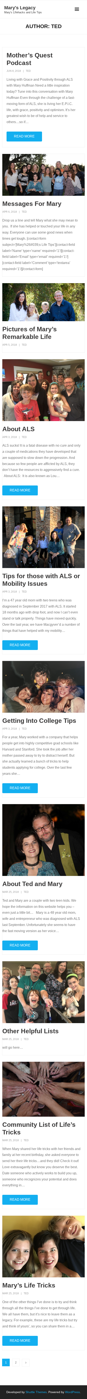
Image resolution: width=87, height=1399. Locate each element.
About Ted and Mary (32, 883)
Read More (24, 136)
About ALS (18, 429)
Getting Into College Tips (39, 720)
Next (26, 1362)
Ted (28, 70)
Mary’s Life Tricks (28, 1285)
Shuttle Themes (36, 1392)
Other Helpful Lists (30, 1031)
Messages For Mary (31, 203)
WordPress (72, 1392)
